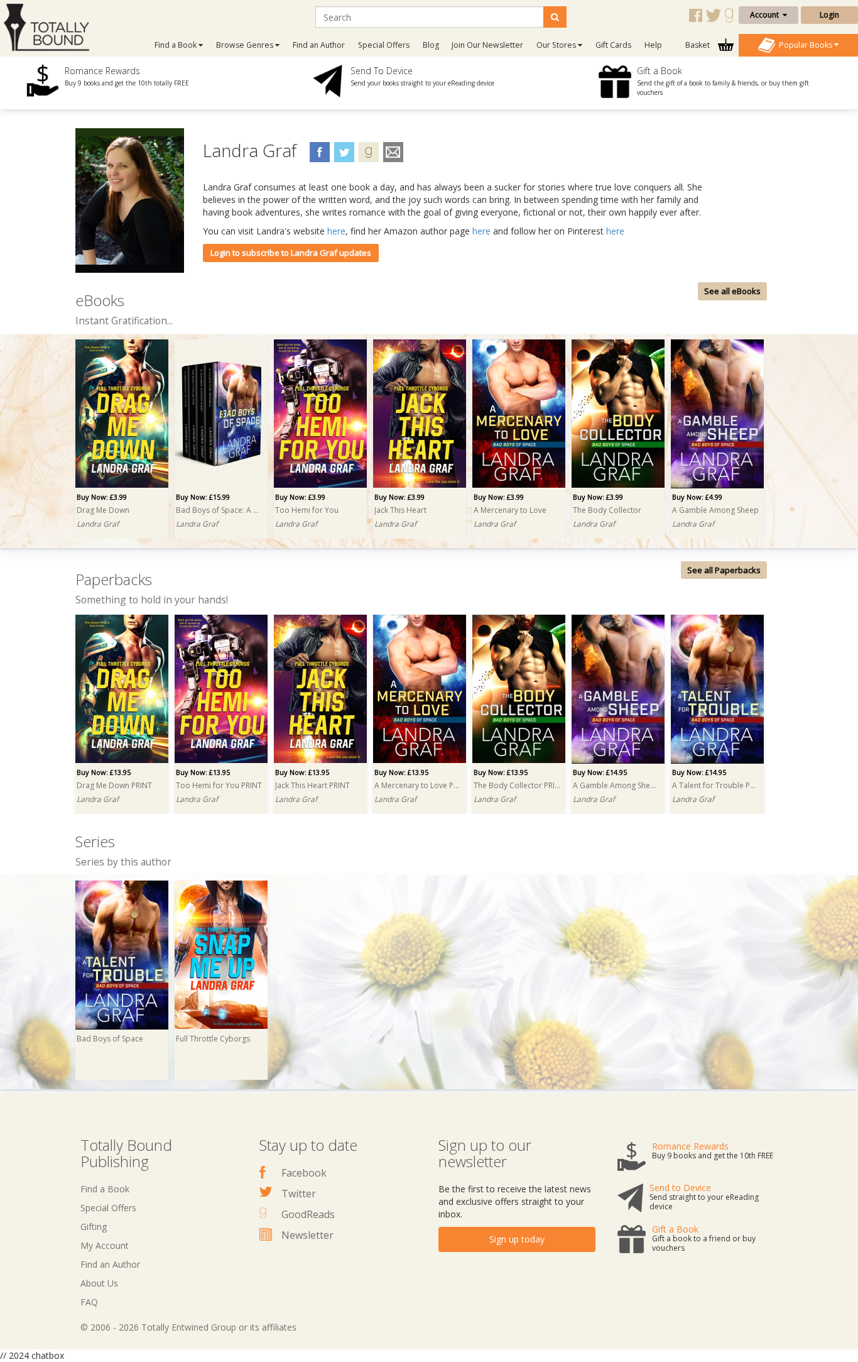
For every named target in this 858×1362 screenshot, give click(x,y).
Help (653, 45)
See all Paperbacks (724, 570)
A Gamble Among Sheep (715, 510)
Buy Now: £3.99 (102, 497)
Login (829, 14)
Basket (698, 45)
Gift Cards (613, 45)
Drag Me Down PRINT (114, 785)
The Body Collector (607, 510)
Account (766, 14)
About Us (99, 1283)
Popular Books (804, 44)
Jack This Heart (400, 510)
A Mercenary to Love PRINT (417, 785)
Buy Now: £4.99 (697, 497)
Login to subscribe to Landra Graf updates (290, 252)
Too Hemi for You (307, 510)
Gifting (93, 1227)
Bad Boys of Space (110, 1038)
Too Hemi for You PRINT (219, 785)
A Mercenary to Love (510, 510)
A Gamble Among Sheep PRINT (616, 785)
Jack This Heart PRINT (312, 785)
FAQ (89, 1302)
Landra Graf (98, 524)
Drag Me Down (103, 510)
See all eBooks (732, 291)
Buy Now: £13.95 (104, 772)
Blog (431, 45)
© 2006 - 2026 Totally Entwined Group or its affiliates (188, 1327)
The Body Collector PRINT (517, 785)
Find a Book (104, 1189)
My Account (104, 1245)
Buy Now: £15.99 (203, 497)
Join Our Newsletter (487, 45)
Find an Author (319, 45)
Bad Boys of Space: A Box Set (219, 510)
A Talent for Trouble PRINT (715, 785)
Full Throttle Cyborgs (213, 1038)
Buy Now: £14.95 (600, 772)
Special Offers (384, 45)
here (336, 231)
